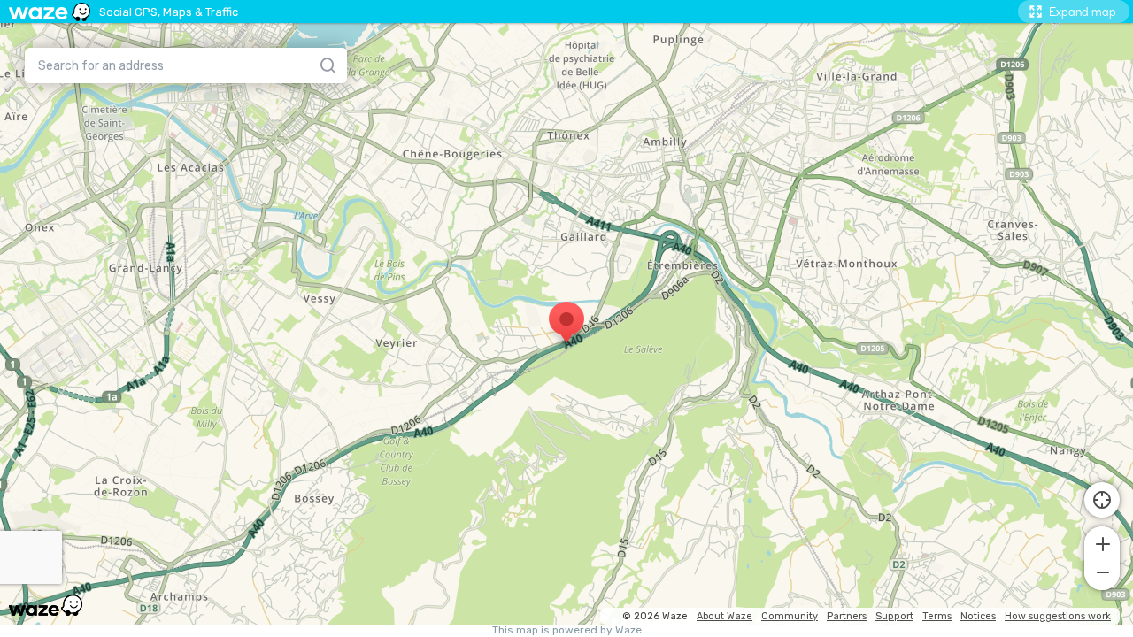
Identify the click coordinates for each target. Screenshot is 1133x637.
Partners (847, 616)
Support (894, 616)
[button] (1102, 542)
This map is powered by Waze (567, 630)
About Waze (724, 616)
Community (789, 616)
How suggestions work (1058, 616)
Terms (937, 616)
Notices (978, 616)
